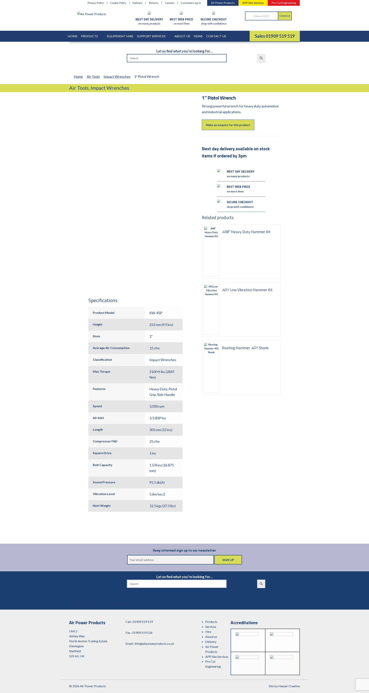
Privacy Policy (95, 3)
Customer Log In (191, 3)
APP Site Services (253, 2)
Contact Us (216, 36)
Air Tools (93, 76)
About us (211, 636)
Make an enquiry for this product (228, 125)
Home (72, 36)
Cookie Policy (118, 3)
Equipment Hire (120, 36)
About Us (182, 36)
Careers (170, 3)
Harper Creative (289, 686)
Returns (154, 3)
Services (210, 626)
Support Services (151, 36)
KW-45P (155, 313)
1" (151, 336)
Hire (208, 631)
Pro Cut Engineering (284, 2)
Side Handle (166, 394)
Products (89, 36)
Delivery (137, 3)
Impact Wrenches (117, 76)
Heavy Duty (158, 389)
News (198, 36)
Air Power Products (223, 2)
